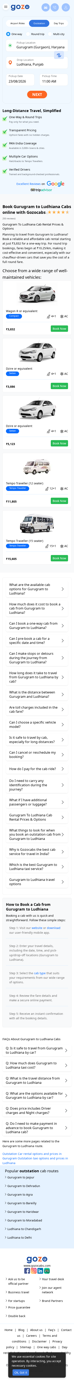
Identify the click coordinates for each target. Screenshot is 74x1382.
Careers (31, 1336)
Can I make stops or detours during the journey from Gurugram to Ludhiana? (31, 657)
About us (36, 1330)
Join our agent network (51, 1290)
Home (9, 1330)
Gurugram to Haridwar (23, 1212)
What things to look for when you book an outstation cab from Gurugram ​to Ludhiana (35, 834)
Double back (16, 1316)
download (53, 928)
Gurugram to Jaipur (20, 1177)
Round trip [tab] (37, 34)
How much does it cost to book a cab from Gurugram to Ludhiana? (34, 608)
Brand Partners (52, 1301)
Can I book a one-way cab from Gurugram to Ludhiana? (33, 625)
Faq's (51, 1330)
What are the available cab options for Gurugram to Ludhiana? (29, 589)
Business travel (18, 1292)
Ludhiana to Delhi (19, 1237)
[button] (5, 7)
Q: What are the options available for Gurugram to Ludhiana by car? (34, 1095)
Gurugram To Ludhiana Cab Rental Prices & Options (30, 817)
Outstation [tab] (39, 23)
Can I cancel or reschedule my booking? (32, 754)
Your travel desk (53, 1279)
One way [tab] (17, 34)
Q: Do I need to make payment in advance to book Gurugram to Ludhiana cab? (31, 1127)
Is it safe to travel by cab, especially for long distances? (32, 739)
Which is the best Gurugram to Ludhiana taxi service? (33, 866)
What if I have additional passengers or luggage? (28, 802)
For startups (16, 1301)
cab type (40, 973)
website (37, 928)
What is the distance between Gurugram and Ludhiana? (32, 694)
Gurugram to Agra (20, 1194)
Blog (21, 1330)
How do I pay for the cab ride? (32, 769)
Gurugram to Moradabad (24, 1220)
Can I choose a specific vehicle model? (32, 724)
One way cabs (46, 1347)
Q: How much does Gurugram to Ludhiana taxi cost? (31, 1065)
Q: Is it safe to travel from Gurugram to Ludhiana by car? (34, 1050)
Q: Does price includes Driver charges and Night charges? (28, 1110)
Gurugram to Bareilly (21, 1203)
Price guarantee (19, 1307)
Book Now (59, 329)
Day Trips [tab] (59, 23)
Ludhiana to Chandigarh (24, 1229)
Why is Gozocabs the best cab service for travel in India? (32, 851)
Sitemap (25, 1347)
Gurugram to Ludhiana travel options (32, 881)
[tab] (16, 34)
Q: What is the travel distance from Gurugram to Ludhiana (33, 1080)
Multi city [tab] (59, 34)
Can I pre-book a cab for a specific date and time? (29, 640)
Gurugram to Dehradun (23, 1186)
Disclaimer (39, 1341)
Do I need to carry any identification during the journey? (28, 785)
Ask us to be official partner (18, 1281)
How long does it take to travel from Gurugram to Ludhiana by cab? (33, 677)
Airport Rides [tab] (17, 23)
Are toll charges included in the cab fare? (33, 709)
